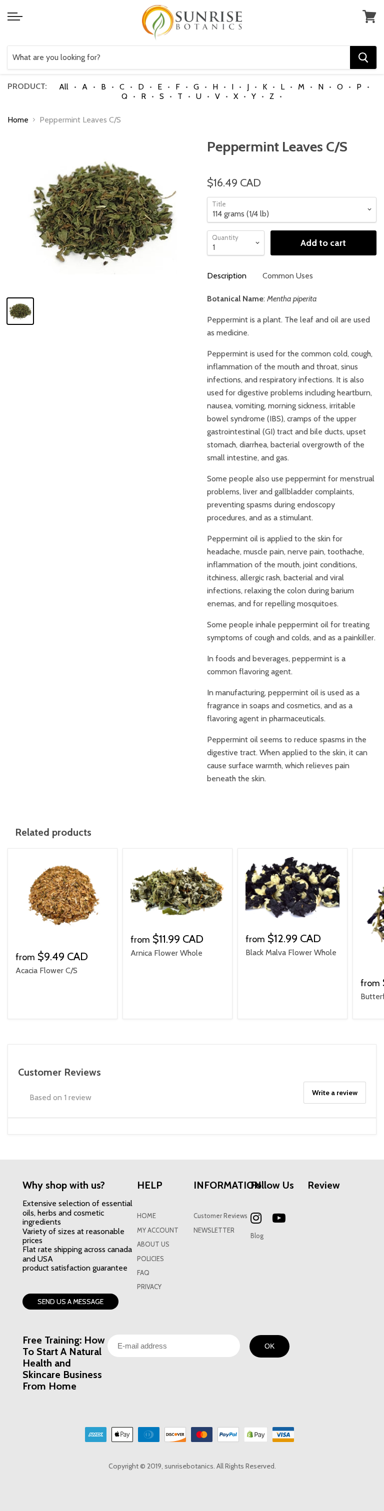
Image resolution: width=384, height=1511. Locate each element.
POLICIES (150, 1259)
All (63, 86)
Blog (257, 1236)
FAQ (143, 1273)
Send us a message (71, 1301)
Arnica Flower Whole (166, 953)
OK (269, 1346)
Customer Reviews (221, 1216)
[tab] (226, 275)
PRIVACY (149, 1287)
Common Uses (287, 275)
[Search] (363, 57)
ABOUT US (153, 1244)
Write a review (335, 1092)
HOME (146, 1216)
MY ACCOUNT (157, 1230)
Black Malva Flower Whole (291, 952)
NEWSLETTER (214, 1230)
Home (18, 119)
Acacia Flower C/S (47, 970)
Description (226, 275)
